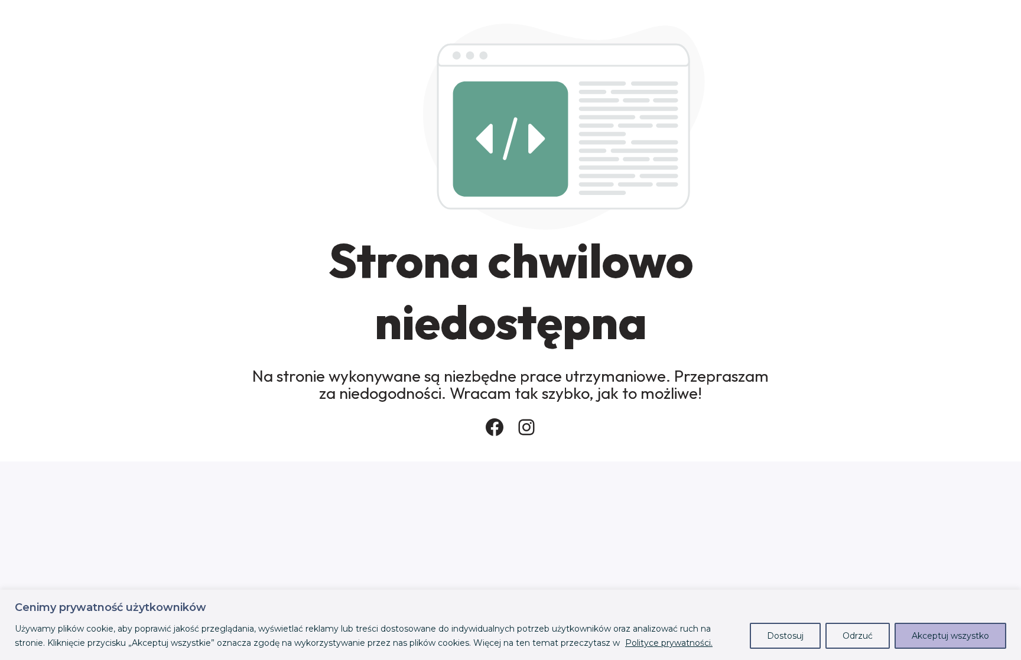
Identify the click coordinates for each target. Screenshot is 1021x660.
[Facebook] (494, 427)
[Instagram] (526, 427)
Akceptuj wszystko (950, 635)
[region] (510, 625)
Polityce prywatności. (669, 643)
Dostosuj (785, 635)
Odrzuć (858, 635)
